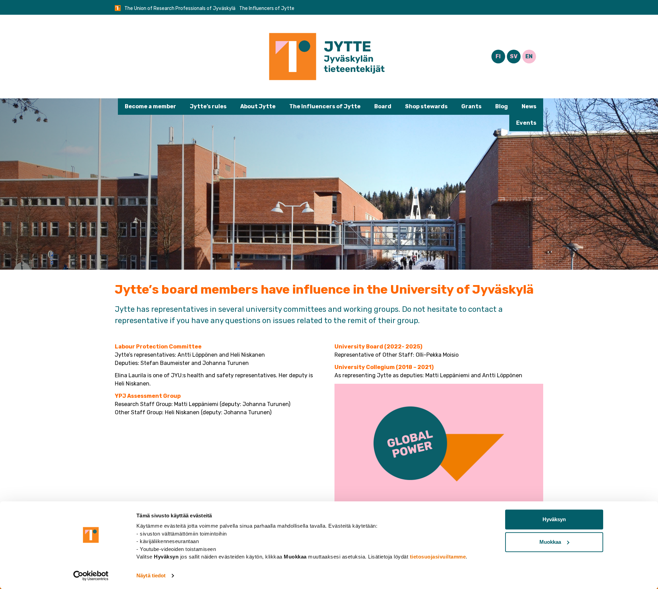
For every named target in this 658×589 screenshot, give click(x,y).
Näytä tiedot (151, 575)
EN (529, 56)
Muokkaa (550, 542)
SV (513, 56)
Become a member (150, 106)
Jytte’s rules (208, 106)
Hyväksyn (554, 519)
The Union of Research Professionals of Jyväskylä (179, 8)
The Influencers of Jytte (325, 106)
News (529, 106)
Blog (501, 106)
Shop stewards (426, 106)
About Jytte (258, 106)
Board (382, 106)
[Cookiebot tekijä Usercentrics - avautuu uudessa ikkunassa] (91, 575)
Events (526, 123)
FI (498, 56)
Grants (471, 106)
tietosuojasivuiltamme (438, 557)
